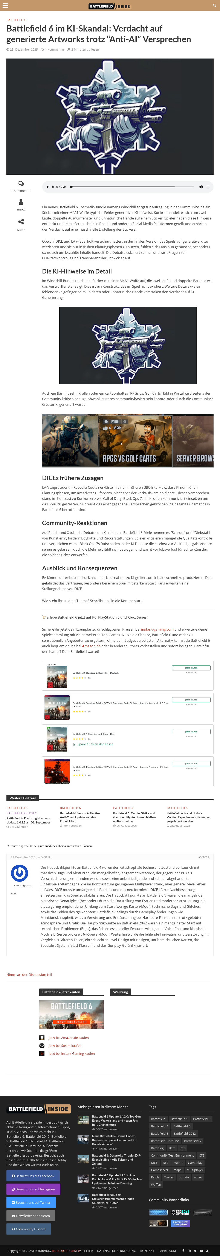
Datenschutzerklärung (116, 1251)
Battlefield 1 (19, 1141)
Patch (155, 1177)
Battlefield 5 (182, 1126)
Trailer (169, 1177)
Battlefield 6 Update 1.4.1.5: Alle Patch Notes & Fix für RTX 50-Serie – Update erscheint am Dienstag (117, 1179)
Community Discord (31, 1229)
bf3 (182, 1148)
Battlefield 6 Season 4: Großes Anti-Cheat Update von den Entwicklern (80, 817)
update (184, 1177)
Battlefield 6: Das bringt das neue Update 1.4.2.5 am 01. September (28, 820)
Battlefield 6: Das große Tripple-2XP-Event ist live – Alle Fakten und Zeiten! (116, 1159)
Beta (172, 1148)
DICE (154, 1163)
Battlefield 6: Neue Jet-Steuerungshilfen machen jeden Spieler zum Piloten (113, 1199)
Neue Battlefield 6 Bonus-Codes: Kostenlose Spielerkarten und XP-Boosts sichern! (115, 1140)
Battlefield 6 (16, 20)
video (198, 1177)
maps (178, 1170)
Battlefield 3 (201, 1119)
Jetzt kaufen (191, 667)
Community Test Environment (172, 1155)
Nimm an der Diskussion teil (29, 974)
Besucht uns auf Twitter (33, 1202)
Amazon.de (91, 646)
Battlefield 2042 (38, 1136)
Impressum (167, 1251)
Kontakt (147, 1251)
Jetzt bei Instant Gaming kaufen (72, 1053)
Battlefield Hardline (26, 1146)
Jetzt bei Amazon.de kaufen (69, 1037)
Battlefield (158, 1119)
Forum (21, 1160)
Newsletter (83, 1251)
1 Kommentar (54, 49)
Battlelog (157, 1148)
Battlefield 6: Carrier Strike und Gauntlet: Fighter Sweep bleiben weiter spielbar (134, 817)
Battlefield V (192, 1141)
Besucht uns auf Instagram (35, 1189)
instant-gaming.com (157, 629)
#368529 (203, 857)
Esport (178, 1163)
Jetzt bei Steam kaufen (65, 1045)
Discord (63, 1251)
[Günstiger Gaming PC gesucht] (180, 1223)
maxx (21, 209)
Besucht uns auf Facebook (35, 1176)
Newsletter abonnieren (33, 1216)
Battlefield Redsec (21, 813)
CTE (201, 1155)
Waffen (156, 1184)
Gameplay (195, 1163)
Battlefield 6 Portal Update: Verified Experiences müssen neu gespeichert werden (189, 817)
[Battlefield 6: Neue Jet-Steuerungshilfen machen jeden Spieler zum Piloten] (83, 1198)
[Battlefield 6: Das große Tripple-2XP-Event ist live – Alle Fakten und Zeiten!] (83, 1159)
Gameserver (159, 1170)
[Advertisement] (142, 1026)
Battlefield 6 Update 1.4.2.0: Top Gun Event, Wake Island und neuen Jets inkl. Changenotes (116, 1120)
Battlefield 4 (38, 1141)
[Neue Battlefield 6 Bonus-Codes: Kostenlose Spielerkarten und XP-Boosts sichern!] (83, 1139)
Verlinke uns (41, 1251)
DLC (165, 1163)
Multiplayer (195, 1170)
